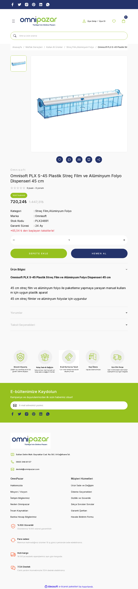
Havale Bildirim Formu (82, 516)
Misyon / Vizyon (18, 491)
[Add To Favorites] (59, 159)
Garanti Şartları (79, 510)
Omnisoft (41, 216)
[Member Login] (84, 21)
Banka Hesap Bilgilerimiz (23, 516)
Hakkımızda (16, 485)
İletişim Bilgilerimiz (20, 498)
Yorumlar (16, 312)
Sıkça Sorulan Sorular (82, 504)
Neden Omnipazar (20, 504)
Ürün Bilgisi (17, 269)
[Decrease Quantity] (13, 240)
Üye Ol (102, 21)
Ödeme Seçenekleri (81, 491)
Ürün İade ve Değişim (82, 485)
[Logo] (39, 21)
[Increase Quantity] (124, 240)
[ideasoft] (51, 586)
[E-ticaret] (68, 586)
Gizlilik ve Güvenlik (81, 498)
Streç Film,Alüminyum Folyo (53, 211)
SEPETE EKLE (38, 253)
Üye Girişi (92, 21)
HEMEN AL (99, 253)
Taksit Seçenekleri (22, 324)
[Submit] (14, 405)
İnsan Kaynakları (19, 510)
